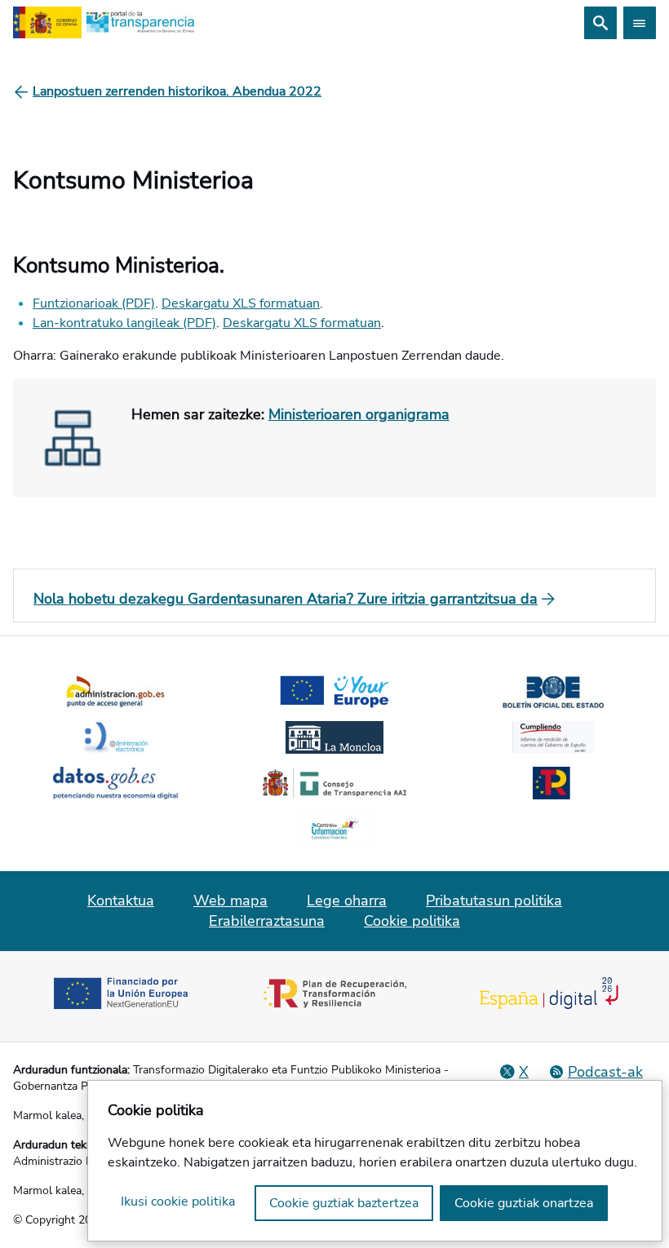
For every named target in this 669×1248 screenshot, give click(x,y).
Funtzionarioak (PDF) (94, 303)
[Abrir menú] (639, 23)
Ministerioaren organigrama (359, 414)
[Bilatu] (600, 23)
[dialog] (374, 1160)
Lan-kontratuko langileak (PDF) (124, 323)
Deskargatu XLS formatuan (241, 303)
